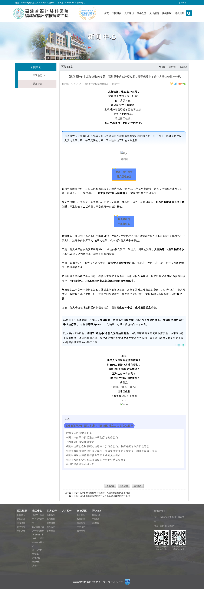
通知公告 (37, 83)
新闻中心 (172, 67)
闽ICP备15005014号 (113, 582)
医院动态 (37, 75)
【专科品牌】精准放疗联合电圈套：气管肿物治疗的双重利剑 (97, 492)
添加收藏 (182, 2)
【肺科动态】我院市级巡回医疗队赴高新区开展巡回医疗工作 (97, 496)
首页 (163, 67)
